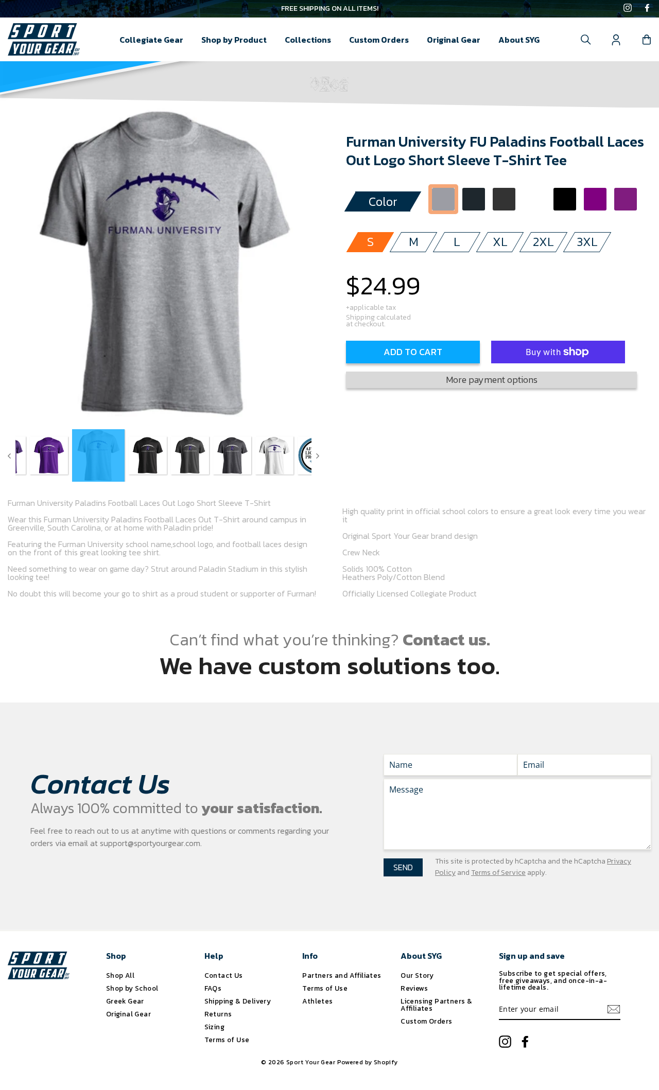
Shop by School (132, 988)
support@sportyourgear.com (150, 843)
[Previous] (9, 455)
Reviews (414, 988)
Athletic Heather (443, 199)
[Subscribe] (613, 1009)
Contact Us (223, 975)
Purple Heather (625, 199)
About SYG (519, 39)
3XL (587, 242)
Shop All (120, 975)
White (534, 199)
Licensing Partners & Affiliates (436, 1004)
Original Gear (453, 39)
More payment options (491, 379)
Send (403, 867)
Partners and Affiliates (341, 975)
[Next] (317, 455)
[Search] (586, 39)
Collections (308, 39)
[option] (329, 8)
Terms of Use (227, 1039)
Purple (595, 199)
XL (500, 242)
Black (564, 199)
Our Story (417, 975)
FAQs (213, 988)
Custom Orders (379, 39)
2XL (543, 242)
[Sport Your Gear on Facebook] (647, 9)
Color (383, 201)
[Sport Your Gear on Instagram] (627, 9)
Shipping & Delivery (237, 1001)
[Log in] (616, 39)
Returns (218, 1014)
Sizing (214, 1027)
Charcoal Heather (504, 199)
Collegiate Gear (151, 39)
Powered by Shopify (367, 1062)
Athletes (317, 1001)
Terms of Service (498, 872)
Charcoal (473, 199)
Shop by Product (234, 39)
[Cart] (646, 39)
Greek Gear (125, 1001)
